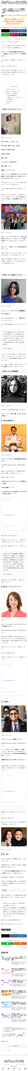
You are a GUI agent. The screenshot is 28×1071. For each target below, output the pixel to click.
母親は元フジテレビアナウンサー (15, 97)
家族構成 (8, 929)
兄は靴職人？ (10, 99)
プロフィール (7, 1064)
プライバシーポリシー (21, 1064)
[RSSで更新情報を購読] (20, 943)
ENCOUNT (9, 348)
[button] (22, 34)
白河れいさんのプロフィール (12, 89)
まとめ (7, 103)
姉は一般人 (9, 101)
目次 (12, 86)
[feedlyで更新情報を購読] (7, 943)
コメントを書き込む (14, 1046)
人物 (3, 929)
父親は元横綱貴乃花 (12, 95)
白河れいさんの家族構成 (11, 93)
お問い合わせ (14, 1066)
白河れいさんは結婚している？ (13, 91)
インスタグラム (8, 137)
